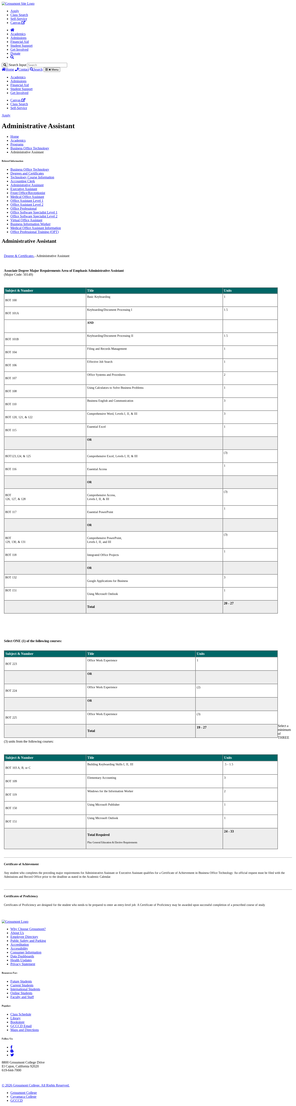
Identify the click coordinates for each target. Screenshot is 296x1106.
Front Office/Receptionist (27, 193)
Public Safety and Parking (28, 940)
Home (10, 69)
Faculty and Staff (22, 997)
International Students (25, 989)
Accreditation (19, 944)
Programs (16, 144)
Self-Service (18, 19)
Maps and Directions (24, 1030)
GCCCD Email (21, 1026)
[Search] (5, 65)
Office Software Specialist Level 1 (33, 212)
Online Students (21, 993)
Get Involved (19, 49)
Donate (15, 53)
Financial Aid (19, 42)
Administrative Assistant (27, 185)
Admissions (18, 38)
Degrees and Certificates (27, 173)
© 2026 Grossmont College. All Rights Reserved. (36, 1085)
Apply (14, 11)
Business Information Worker (30, 224)
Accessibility (19, 948)
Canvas (15, 22)
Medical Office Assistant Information (35, 228)
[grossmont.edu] (18, 3)
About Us (17, 933)
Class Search (19, 15)
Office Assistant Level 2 (26, 204)
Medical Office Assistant (27, 197)
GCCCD (16, 1100)
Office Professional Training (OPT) (34, 232)
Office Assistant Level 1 (26, 200)
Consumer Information (25, 952)
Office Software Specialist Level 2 (33, 216)
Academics (18, 34)
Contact (23, 69)
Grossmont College (23, 1093)
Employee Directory (24, 937)
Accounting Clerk (22, 181)
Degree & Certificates (19, 256)
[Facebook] (11, 1047)
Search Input (17, 65)
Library (15, 1018)
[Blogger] (11, 1051)
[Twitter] (12, 1055)
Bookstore (17, 1022)
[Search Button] (12, 57)
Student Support (21, 45)
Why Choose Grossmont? (28, 929)
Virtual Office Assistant (26, 220)
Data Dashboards (22, 956)
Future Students (21, 981)
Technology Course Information (32, 177)
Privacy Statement (22, 964)
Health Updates (21, 960)
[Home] (12, 30)
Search (38, 69)
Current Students (21, 985)
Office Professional (23, 208)
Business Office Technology (29, 148)
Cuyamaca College (23, 1096)
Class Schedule (20, 1014)
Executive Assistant (23, 189)
